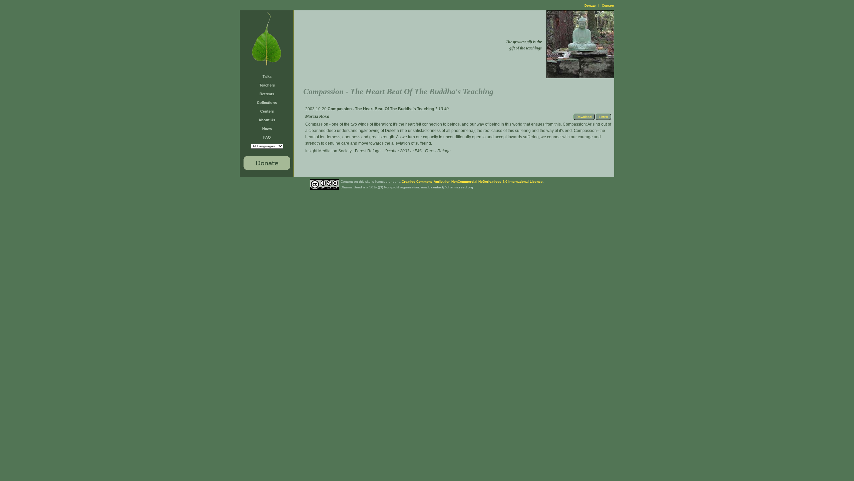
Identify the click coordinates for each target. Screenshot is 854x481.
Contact (608, 5)
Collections (267, 103)
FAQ (267, 137)
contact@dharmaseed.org (452, 187)
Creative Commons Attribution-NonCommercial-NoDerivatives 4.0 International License (472, 181)
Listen (603, 117)
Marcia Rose (317, 116)
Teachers (267, 85)
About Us (267, 120)
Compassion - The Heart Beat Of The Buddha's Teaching (381, 109)
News (267, 129)
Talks (267, 76)
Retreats (267, 94)
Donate (590, 5)
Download (584, 117)
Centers (267, 111)
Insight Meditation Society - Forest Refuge (343, 151)
